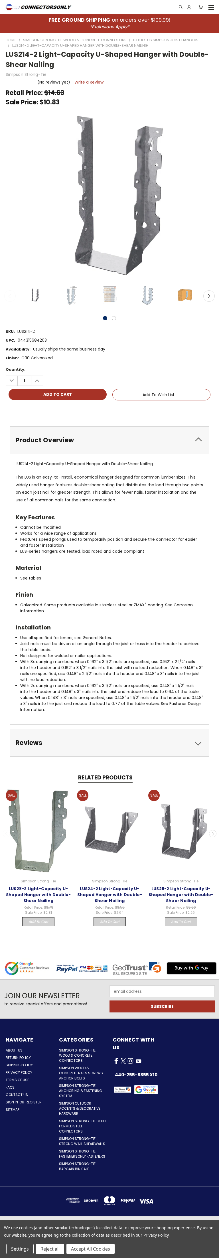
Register (34, 1102)
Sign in (12, 1102)
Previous (10, 296)
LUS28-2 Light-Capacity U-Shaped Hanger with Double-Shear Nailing (38, 895)
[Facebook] (10, 411)
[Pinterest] (49, 411)
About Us (14, 1050)
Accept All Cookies (90, 1249)
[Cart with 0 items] (201, 7)
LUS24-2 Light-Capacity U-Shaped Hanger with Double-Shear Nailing (109, 895)
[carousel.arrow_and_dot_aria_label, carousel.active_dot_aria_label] (105, 318)
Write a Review (89, 82)
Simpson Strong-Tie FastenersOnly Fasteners (82, 1154)
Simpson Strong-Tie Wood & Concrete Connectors (77, 1055)
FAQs (10, 1087)
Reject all (50, 1249)
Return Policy (18, 1057)
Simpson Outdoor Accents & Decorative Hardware (79, 1108)
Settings (20, 1249)
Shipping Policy (19, 1065)
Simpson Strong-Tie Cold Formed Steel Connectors (82, 1126)
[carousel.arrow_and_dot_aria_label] (114, 318)
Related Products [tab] (105, 777)
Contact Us (17, 1094)
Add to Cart (38, 921)
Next (209, 296)
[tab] (109, 440)
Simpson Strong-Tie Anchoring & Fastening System (80, 1090)
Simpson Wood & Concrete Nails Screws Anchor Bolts (81, 1073)
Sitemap (12, 1109)
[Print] (29, 411)
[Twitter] (39, 411)
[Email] (20, 411)
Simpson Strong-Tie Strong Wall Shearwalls (82, 1141)
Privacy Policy (19, 1072)
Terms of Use (17, 1079)
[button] (146, 1090)
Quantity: (15, 369)
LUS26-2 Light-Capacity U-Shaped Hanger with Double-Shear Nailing (181, 895)
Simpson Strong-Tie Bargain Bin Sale (77, 1166)
